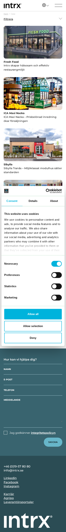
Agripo (9, 498)
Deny (33, 337)
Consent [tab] (11, 200)
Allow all (33, 314)
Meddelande (12, 399)
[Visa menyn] (58, 5)
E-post (8, 379)
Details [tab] (33, 200)
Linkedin (10, 478)
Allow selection (33, 326)
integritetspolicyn (43, 433)
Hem (6, 14)
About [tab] (54, 200)
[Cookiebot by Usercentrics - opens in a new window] (46, 191)
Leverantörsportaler (19, 502)
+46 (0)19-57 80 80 (17, 466)
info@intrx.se (13, 470)
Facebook (11, 482)
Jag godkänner (33, 433)
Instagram (11, 486)
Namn (7, 369)
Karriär (9, 494)
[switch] (56, 275)
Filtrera (8, 19)
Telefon (9, 390)
